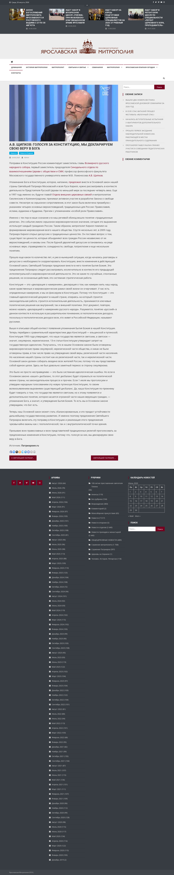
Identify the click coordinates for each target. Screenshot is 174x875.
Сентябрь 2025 (58, 535)
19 (152, 501)
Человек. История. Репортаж (104, 559)
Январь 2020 (57, 855)
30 (136, 510)
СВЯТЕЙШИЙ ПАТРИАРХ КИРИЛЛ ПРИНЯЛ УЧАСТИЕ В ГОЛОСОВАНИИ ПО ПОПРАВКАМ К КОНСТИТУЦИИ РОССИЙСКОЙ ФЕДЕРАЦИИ (105, 458)
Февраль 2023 (58, 681)
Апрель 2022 (57, 728)
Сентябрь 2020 (58, 817)
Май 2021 (56, 780)
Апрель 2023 (57, 671)
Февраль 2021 (58, 794)
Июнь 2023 (57, 662)
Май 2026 (56, 497)
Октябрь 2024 (58, 587)
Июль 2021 (56, 770)
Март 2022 (56, 732)
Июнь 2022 (57, 718)
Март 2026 (56, 507)
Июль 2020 (56, 827)
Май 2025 (56, 554)
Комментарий (97, 508)
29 (131, 510)
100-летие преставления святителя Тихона (107, 485)
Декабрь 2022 (58, 690)
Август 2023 (57, 652)
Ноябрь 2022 (57, 695)
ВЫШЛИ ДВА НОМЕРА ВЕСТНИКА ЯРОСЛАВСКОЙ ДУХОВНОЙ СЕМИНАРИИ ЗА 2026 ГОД (145, 103)
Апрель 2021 (57, 784)
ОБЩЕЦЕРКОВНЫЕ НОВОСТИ (104, 540)
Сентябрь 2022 (58, 704)
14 (162, 496)
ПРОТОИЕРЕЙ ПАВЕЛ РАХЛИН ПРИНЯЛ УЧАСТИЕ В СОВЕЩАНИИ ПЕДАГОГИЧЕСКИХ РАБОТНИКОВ (145, 148)
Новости (14, 153)
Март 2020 (56, 845)
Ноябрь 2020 (57, 808)
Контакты (16, 73)
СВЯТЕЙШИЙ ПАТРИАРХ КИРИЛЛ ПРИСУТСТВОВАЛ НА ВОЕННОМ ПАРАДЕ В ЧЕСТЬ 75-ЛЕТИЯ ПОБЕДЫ (25, 458)
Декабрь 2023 (58, 634)
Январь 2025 (57, 572)
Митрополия (113, 67)
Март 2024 (56, 620)
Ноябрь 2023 (57, 638)
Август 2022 (57, 709)
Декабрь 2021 (58, 747)
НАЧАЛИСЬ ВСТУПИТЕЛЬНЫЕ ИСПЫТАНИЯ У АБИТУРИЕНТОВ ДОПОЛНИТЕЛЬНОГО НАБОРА (144, 122)
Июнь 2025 (57, 549)
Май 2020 (56, 836)
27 (157, 505)
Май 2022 (56, 723)
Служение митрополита (101, 544)
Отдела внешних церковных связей (72, 194)
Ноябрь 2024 (57, 582)
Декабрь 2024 (58, 577)
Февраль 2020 (58, 850)
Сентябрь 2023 (58, 648)
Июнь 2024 (57, 605)
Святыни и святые (77, 67)
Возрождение (97, 504)
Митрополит (58, 67)
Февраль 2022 (58, 737)
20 (157, 501)
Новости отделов (26, 153)
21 (162, 501)
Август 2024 (57, 596)
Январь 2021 (57, 798)
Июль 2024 (56, 601)
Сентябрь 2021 (58, 761)
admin (26, 157)
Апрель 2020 (57, 841)
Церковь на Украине (100, 554)
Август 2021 (57, 765)
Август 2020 (57, 822)
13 (157, 496)
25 (146, 505)
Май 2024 (56, 610)
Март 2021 (56, 789)
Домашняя (16, 67)
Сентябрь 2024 (58, 591)
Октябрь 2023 (58, 643)
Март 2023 (56, 676)
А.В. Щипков (96, 175)
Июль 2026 (56, 488)
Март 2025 (56, 563)
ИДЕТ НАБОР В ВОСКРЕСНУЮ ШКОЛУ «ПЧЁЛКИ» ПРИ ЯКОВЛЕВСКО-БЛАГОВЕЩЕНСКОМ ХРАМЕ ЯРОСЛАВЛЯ (75, 16)
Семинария (97, 67)
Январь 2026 (57, 516)
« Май (130, 516)
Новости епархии (99, 522)
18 (146, 501)
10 (141, 496)
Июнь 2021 (57, 775)
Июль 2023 (56, 657)
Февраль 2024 (58, 624)
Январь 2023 (57, 685)
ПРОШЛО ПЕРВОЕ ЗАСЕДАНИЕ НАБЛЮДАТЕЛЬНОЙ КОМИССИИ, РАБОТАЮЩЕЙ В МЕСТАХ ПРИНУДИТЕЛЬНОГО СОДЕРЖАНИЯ (141, 135)
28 (162, 505)
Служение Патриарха (100, 549)
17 (141, 501)
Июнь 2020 (57, 831)
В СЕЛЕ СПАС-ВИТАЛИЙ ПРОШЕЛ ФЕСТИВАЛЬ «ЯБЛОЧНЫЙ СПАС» (140, 113)
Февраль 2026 (58, 511)
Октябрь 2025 (58, 530)
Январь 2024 (57, 629)
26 (152, 505)
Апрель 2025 (57, 558)
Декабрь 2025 (58, 521)
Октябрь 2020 (58, 813)
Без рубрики (96, 499)
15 (131, 501)
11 (146, 496)
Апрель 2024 (57, 615)
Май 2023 (56, 667)
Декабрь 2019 (58, 860)
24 (141, 505)
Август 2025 (57, 540)
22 (131, 505)
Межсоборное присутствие (103, 513)
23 (136, 505)
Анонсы (94, 494)
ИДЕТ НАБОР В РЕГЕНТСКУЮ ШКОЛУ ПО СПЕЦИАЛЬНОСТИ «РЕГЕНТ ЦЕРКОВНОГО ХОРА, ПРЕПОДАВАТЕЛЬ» (154, 17)
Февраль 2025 (58, 568)
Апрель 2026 (57, 502)
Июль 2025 (56, 544)
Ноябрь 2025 (57, 525)
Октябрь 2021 (58, 756)
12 (152, 496)
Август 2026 (57, 483)
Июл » (137, 516)
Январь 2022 (57, 742)
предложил (75, 182)
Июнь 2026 (57, 492)
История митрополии (37, 67)
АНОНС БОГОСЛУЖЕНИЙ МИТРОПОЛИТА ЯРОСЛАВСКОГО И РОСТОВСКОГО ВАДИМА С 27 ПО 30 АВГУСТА (35, 17)
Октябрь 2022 (58, 700)
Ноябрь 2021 (57, 751)
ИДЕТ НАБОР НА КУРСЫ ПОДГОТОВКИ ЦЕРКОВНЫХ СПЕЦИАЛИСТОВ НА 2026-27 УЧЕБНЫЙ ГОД (115, 17)
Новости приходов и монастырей (106, 532)
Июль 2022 (56, 714)
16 (136, 501)
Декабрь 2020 (58, 803)
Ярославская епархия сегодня (140, 67)
